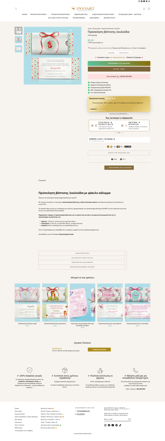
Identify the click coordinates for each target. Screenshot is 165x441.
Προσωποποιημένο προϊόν (82, 268)
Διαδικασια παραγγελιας (82, 259)
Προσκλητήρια (97, 28)
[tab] (115, 134)
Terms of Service (19, 426)
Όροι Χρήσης (18, 421)
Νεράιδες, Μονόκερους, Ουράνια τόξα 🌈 (52, 418)
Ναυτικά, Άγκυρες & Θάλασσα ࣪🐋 (50, 413)
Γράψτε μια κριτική (99, 351)
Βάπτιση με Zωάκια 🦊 (47, 410)
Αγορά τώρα (119, 69)
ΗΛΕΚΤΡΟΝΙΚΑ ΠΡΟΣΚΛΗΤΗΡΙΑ (103, 14)
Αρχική (90, 28)
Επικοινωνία (18, 424)
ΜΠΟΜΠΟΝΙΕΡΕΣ (79, 18)
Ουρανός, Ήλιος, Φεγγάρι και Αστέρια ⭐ (52, 415)
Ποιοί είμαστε (18, 413)
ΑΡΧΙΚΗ (24, 14)
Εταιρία (17, 410)
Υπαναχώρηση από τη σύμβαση (24, 432)
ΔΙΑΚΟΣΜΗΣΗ (94, 18)
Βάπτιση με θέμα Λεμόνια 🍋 (49, 429)
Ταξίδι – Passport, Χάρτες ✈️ (49, 424)
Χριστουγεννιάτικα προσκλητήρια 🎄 (51, 426)
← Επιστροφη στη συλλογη (119, 169)
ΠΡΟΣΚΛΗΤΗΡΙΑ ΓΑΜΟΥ (38, 14)
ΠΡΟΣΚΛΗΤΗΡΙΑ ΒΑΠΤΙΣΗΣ (60, 14)
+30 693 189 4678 (125, 76)
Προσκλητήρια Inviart (66, 236)
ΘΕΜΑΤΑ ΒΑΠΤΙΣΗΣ (81, 14)
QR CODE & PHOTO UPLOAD (58, 18)
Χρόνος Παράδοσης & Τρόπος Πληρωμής (26, 418)
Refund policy (18, 429)
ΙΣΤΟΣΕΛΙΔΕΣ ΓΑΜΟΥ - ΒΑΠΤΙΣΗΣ (130, 14)
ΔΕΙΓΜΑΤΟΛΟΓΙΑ (109, 18)
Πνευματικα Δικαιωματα (82, 264)
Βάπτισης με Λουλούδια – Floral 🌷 (50, 421)
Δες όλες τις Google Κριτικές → (119, 115)
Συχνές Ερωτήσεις (20, 415)
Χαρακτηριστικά (124, 52)
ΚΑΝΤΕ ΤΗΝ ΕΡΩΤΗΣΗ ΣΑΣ (119, 154)
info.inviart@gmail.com (83, 412)
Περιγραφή (112, 52)
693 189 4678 (81, 415)
